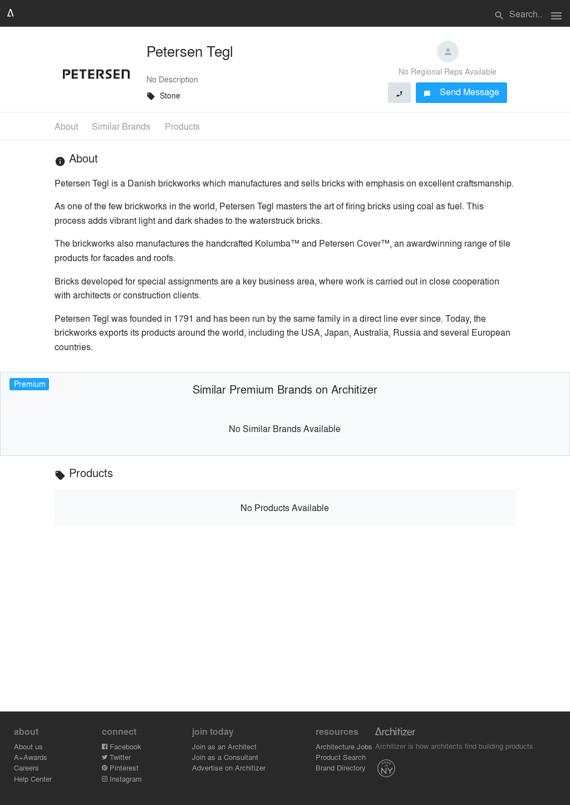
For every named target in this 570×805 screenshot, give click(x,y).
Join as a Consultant (225, 757)
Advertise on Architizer (229, 767)
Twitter (119, 757)
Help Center (33, 778)
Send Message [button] (462, 91)
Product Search (341, 757)
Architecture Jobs (344, 746)
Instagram (124, 778)
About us (28, 746)
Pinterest (123, 767)
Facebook (124, 746)
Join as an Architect (224, 746)
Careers (26, 767)
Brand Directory (341, 767)
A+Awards (30, 757)
